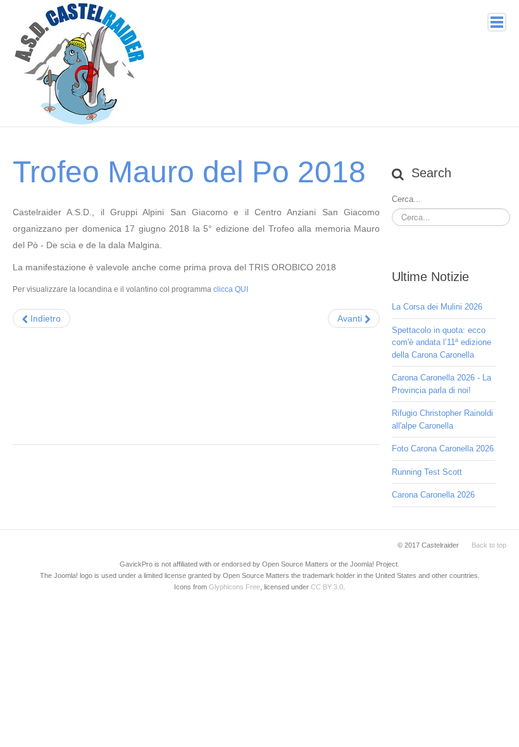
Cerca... (406, 199)
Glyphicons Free (234, 587)
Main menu (496, 22)
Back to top (489, 545)
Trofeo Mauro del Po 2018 (189, 172)
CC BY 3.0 (327, 587)
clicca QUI (229, 289)
